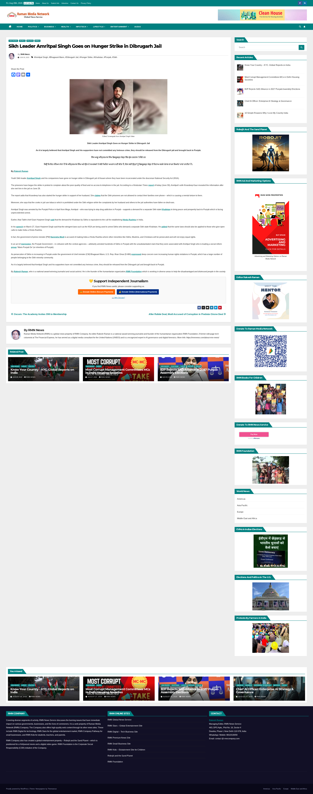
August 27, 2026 (95, 697)
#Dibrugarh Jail (71, 57)
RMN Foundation (115, 762)
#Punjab (107, 57)
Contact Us (74, 3)
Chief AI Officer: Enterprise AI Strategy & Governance (265, 690)
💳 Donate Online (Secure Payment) (96, 292)
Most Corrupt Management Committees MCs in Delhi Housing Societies (117, 371)
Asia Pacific (13, 40)
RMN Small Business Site (119, 744)
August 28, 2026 (20, 697)
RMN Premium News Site (119, 738)
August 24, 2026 (245, 697)
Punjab (198, 366)
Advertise (64, 3)
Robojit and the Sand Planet (120, 756)
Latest (24, 366)
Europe (240, 512)
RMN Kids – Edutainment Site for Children (126, 750)
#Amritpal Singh (41, 57)
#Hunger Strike (86, 57)
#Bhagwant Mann (56, 57)
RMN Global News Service (120, 720)
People (22, 40)
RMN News (25, 54)
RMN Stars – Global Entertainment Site (125, 726)
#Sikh (114, 57)
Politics (33, 27)
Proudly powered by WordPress (17, 789)
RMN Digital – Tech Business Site (123, 732)
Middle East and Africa (247, 518)
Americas (241, 499)
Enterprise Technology (262, 685)
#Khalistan (98, 57)
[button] (300, 27)
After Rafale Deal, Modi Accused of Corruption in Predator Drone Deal (186, 314)
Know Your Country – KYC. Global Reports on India (42, 371)
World (37, 40)
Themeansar (52, 789)
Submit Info (55, 3)
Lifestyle (98, 27)
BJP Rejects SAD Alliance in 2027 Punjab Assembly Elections (189, 371)
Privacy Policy (86, 3)
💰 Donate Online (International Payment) (138, 292)
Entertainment (119, 27)
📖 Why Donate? (118, 298)
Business (49, 27)
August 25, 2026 (170, 697)
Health (65, 27)
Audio (137, 27)
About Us (45, 3)
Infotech (81, 27)
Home (38, 3)
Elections (174, 366)
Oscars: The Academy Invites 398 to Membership (40, 314)
